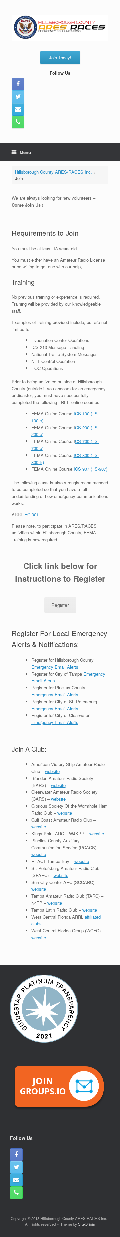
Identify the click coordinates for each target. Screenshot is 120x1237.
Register (60, 605)
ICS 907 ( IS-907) (90, 469)
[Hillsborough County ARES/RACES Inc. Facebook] (18, 84)
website (52, 771)
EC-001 (31, 514)
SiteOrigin (86, 1224)
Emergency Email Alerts (54, 667)
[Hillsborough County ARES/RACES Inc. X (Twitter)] (18, 96)
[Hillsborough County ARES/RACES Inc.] (60, 28)
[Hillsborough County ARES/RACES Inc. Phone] (18, 122)
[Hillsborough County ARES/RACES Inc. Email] (18, 109)
